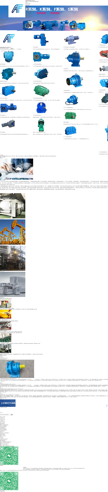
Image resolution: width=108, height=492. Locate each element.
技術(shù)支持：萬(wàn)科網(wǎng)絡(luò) (36, 470)
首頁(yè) (26, 2)
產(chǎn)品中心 (27, 9)
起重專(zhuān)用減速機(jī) (4, 19)
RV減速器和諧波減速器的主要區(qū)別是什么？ (8, 384)
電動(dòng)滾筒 (2, 21)
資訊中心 (1, 23)
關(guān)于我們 (28, 3)
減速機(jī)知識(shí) (3, 26)
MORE (1, 356)
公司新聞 (1, 24)
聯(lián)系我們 (2, 28)
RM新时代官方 (2, 491)
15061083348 (2, 50)
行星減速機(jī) (27, 14)
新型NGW (1, 18)
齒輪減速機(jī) (27, 10)
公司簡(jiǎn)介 (27, 4)
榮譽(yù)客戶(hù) (3, 22)
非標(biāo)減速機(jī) (28, 12)
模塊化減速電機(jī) (28, 13)
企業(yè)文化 (27, 5)
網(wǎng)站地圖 (46, 470)
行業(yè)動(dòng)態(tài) (4, 25)
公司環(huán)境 (28, 6)
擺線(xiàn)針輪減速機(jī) (29, 11)
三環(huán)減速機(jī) (28, 16)
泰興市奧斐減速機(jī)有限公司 (13, 470)
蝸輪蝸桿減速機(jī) (28, 15)
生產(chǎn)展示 (27, 8)
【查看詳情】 (103, 386)
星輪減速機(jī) (27, 17)
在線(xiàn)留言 (2, 27)
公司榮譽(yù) (27, 7)
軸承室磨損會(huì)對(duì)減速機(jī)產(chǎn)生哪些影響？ (10, 394)
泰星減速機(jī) (2, 20)
